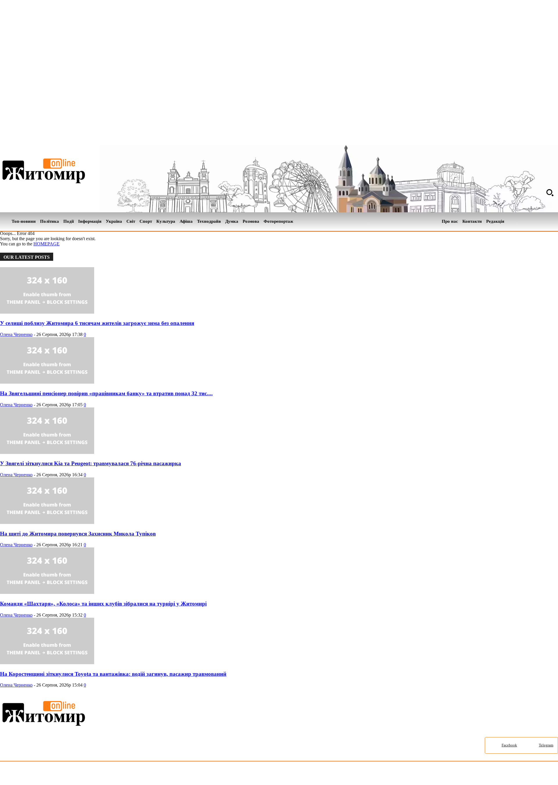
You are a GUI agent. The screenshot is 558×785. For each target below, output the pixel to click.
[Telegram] (554, 221)
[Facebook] (544, 221)
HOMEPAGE (46, 243)
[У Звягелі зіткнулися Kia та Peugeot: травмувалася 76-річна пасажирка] (47, 452)
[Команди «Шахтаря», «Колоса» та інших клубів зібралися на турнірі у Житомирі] (47, 592)
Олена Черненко (16, 334)
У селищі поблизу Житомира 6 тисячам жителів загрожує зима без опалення (97, 323)
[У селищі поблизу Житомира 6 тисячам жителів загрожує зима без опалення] (47, 312)
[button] (550, 192)
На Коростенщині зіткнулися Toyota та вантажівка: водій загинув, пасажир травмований (113, 674)
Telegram (546, 745)
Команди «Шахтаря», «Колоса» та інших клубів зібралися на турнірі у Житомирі (103, 604)
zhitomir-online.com (248, 774)
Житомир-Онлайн (47, 774)
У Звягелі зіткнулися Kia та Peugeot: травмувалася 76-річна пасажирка (90, 463)
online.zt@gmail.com (320, 774)
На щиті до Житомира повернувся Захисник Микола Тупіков (78, 534)
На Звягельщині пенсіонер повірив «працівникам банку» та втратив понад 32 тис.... (106, 393)
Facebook (509, 745)
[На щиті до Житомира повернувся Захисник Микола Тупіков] (47, 522)
